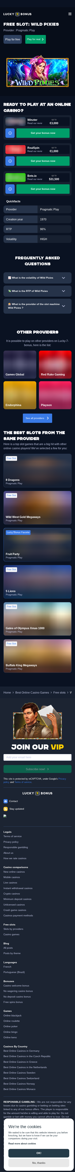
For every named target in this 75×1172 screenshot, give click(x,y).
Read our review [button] (34, 123)
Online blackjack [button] (12, 1015)
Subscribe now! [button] (35, 769)
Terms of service (22, 782)
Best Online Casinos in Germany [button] (21, 1050)
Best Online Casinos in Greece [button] (20, 1061)
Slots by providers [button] (13, 929)
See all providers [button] (35, 418)
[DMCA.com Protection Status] (37, 819)
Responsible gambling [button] (15, 847)
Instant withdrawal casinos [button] (17, 888)
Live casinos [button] (10, 882)
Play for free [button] (12, 39)
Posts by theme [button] (12, 953)
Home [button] (7, 692)
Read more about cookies (22, 1143)
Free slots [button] (59, 692)
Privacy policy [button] (10, 841)
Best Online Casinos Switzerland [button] (21, 1078)
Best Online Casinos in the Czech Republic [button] (27, 1056)
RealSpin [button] (33, 147)
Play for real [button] (33, 39)
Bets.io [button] (32, 175)
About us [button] (8, 852)
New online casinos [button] (14, 871)
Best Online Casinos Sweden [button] (19, 1072)
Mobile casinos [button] (11, 877)
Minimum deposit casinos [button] (17, 899)
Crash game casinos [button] (14, 910)
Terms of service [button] (12, 836)
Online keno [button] (10, 1037)
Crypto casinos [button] (11, 893)
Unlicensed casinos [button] (14, 904)
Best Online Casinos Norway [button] (19, 1083)
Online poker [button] (10, 1026)
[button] (17, 14)
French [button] (7, 966)
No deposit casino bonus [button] (17, 996)
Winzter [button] (32, 119)
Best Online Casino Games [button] (32, 692)
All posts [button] (8, 947)
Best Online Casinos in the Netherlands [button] (25, 1067)
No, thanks (38, 1162)
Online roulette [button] (11, 1021)
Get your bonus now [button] (43, 133)
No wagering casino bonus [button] (18, 991)
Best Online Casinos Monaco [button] (19, 1089)
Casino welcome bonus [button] (16, 985)
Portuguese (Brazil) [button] (14, 972)
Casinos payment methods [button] (18, 915)
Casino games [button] (11, 934)
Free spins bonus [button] (13, 1002)
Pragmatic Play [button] (25, 30)
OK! (38, 1153)
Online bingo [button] (10, 1032)
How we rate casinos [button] (14, 858)
